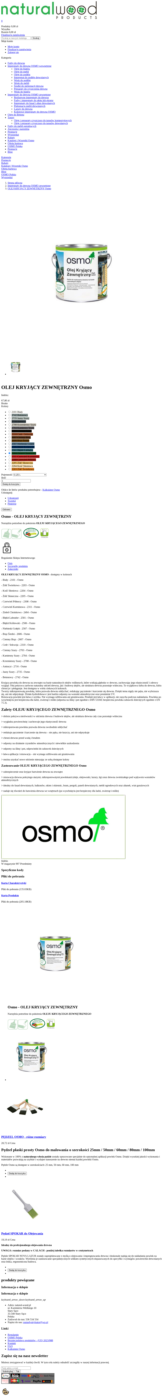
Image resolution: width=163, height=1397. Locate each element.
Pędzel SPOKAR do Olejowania (22, 1233)
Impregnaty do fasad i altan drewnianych (34, 103)
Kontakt (12, 1343)
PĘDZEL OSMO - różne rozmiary (23, 1137)
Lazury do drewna (23, 109)
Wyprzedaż (13, 134)
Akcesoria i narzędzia (18, 129)
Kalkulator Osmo (51, 489)
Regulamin (13, 1334)
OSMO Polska (15, 146)
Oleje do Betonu (16, 114)
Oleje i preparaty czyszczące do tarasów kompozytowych (43, 120)
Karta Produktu (10, 895)
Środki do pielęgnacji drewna (28, 86)
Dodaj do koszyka (11, 484)
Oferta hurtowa (15, 143)
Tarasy (11, 117)
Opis (10, 563)
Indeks (4, 861)
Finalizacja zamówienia (13, 35)
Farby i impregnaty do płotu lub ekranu (33, 100)
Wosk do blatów (22, 91)
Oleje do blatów (22, 68)
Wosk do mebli (21, 83)
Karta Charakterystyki (13, 883)
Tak (17, 1371)
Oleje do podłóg (22, 74)
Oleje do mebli (21, 71)
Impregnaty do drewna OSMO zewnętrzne (29, 94)
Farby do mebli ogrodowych (22, 126)
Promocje (12, 132)
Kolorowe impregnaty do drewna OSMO (35, 111)
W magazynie (8, 863)
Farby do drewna (16, 63)
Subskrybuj (8, 1371)
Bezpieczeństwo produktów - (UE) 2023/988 (30, 1340)
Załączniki (13, 569)
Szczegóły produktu (18, 566)
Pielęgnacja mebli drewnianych (29, 106)
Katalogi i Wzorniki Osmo (21, 140)
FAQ (10, 1346)
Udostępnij (13, 498)
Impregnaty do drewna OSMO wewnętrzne (29, 66)
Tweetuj (12, 501)
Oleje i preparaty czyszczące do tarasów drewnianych (41, 123)
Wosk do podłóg (22, 80)
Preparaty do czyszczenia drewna (30, 89)
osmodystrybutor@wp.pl (35, 1322)
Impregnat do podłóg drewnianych (31, 77)
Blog (10, 152)
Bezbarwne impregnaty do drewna (31, 97)
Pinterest (12, 503)
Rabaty (11, 137)
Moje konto (13, 46)
